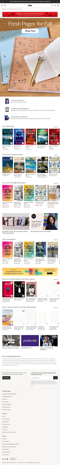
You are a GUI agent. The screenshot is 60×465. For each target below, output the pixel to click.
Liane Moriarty (5, 149)
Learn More (6, 377)
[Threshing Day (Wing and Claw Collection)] (18, 193)
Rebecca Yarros (17, 205)
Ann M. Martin (5, 329)
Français (13, 459)
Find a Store (5, 401)
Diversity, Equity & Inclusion (9, 446)
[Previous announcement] (2, 1)
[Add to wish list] (11, 143)
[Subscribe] (55, 377)
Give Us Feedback (6, 404)
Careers (4, 438)
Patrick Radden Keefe (42, 177)
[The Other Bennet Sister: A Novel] (19, 165)
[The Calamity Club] (54, 165)
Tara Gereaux (28, 177)
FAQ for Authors (6, 407)
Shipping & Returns (7, 396)
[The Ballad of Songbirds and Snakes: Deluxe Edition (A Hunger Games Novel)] (43, 317)
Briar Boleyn (51, 149)
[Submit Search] (3, 9)
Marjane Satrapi (6, 301)
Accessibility (5, 454)
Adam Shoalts (52, 301)
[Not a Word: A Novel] (42, 137)
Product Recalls (6, 452)
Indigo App (5, 427)
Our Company (5, 441)
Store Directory (6, 424)
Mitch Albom (40, 301)
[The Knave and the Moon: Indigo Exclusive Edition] (40, 250)
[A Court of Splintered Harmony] (7, 193)
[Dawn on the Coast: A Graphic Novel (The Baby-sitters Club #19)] (19, 317)
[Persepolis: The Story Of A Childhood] (7, 289)
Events (4, 416)
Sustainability (5, 449)
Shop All (56, 127)
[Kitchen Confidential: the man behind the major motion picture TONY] (31, 289)
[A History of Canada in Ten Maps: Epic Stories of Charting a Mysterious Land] (54, 289)
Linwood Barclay (41, 147)
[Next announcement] (57, 1)
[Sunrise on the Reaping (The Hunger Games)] (31, 317)
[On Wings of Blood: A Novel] (54, 137)
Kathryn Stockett (53, 175)
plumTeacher (5, 421)
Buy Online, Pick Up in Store (9, 432)
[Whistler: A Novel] (7, 165)
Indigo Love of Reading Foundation (10, 444)
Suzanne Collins (29, 329)
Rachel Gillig (38, 261)
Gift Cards (4, 429)
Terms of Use (37, 462)
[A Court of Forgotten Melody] (29, 193)
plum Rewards (5, 419)
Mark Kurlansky (17, 300)
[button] (2, 5)
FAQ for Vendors (6, 409)
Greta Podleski (50, 205)
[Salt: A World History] (19, 289)
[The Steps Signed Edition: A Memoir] (52, 250)
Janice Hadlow (17, 177)
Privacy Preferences (29, 462)
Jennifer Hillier (17, 149)
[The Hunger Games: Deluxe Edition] (54, 317)
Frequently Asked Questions (9, 394)
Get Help (4, 399)
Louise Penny (29, 149)
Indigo (7, 462)
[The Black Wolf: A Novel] (31, 137)
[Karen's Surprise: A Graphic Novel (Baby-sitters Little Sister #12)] (7, 317)
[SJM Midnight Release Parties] (30, 272)
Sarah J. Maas (5, 205)
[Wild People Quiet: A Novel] (30, 165)
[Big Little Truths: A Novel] (7, 137)
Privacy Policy (21, 462)
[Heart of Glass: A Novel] (19, 137)
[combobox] (31, 9)
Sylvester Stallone (51, 261)
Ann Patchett (5, 175)
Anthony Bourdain (30, 301)
